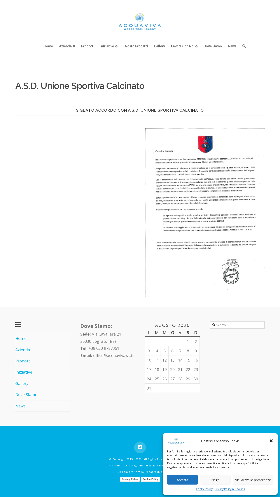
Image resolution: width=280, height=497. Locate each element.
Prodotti (23, 361)
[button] (271, 441)
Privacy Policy (130, 479)
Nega (215, 480)
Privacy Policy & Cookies (230, 489)
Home (20, 338)
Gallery (21, 383)
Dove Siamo (26, 394)
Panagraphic (153, 471)
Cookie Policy (204, 489)
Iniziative (23, 372)
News (20, 406)
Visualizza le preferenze (253, 480)
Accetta (182, 480)
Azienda (22, 349)
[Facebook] (140, 447)
